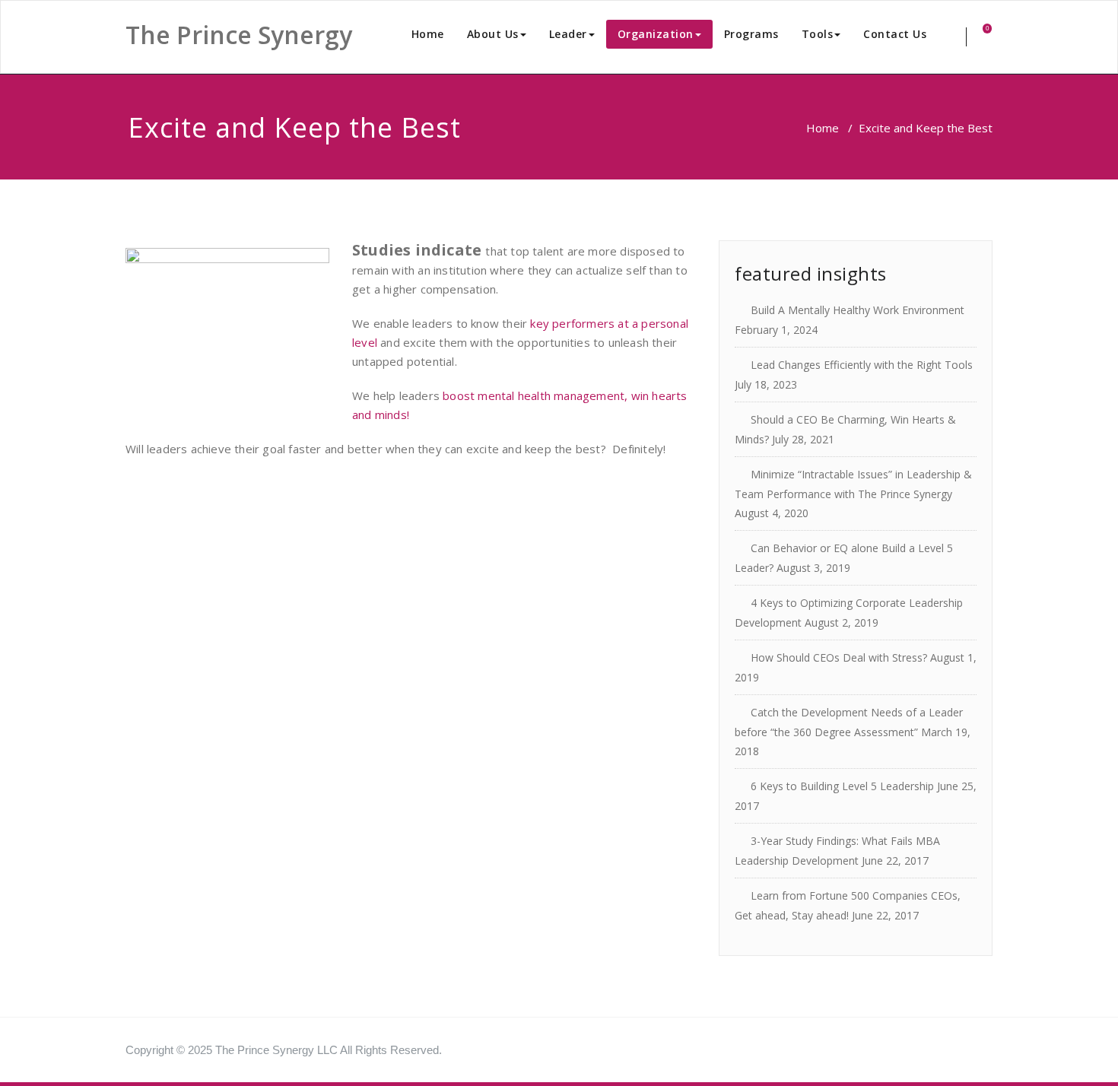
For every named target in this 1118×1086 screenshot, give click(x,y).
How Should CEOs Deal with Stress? (839, 657)
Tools (818, 34)
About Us (493, 34)
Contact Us (894, 34)
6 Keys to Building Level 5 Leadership (842, 786)
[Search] (955, 36)
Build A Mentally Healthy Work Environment (857, 310)
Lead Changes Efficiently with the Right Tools (862, 364)
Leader (568, 34)
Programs (751, 34)
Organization (656, 34)
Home (427, 34)
